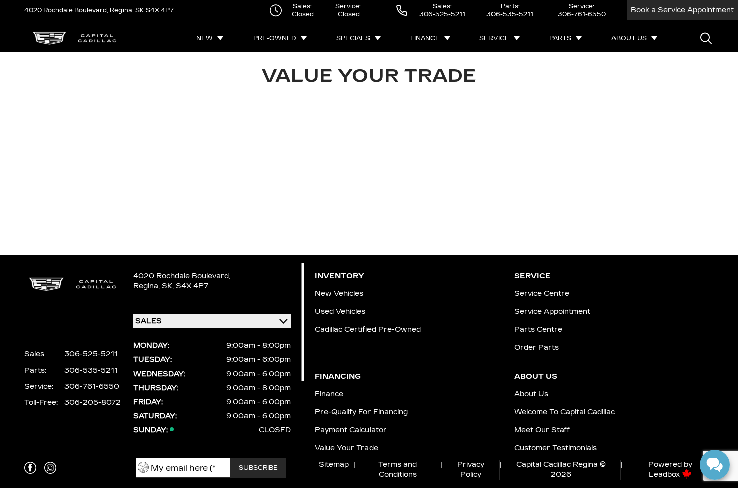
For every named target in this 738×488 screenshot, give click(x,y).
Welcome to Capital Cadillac (564, 412)
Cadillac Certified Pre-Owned (368, 329)
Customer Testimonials (555, 448)
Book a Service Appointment (682, 10)
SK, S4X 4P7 (185, 286)
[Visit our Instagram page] (50, 468)
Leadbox (665, 474)
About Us (629, 38)
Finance (425, 38)
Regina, (147, 286)
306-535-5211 (509, 14)
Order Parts (536, 347)
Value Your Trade (346, 448)
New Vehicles (339, 293)
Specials (353, 38)
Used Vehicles (340, 311)
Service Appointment (552, 311)
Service (494, 38)
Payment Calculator (351, 430)
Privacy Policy (470, 469)
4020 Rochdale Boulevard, (66, 10)
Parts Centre (538, 329)
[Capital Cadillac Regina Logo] (74, 38)
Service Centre (541, 293)
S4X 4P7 (159, 10)
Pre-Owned (274, 38)
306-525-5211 (442, 14)
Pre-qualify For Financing (361, 412)
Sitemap (334, 464)
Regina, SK (126, 10)
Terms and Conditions (397, 469)
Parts (560, 38)
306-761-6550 (582, 14)
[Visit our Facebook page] (30, 468)
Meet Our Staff (542, 430)
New (204, 38)
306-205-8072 (92, 402)
